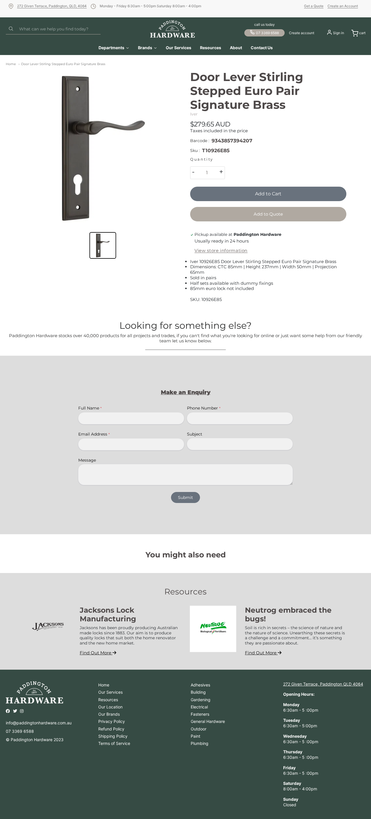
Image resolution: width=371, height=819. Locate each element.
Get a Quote (313, 6)
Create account (301, 33)
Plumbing (199, 743)
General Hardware (208, 721)
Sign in (338, 33)
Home (11, 64)
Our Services (110, 692)
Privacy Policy (111, 721)
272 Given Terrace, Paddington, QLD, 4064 (52, 6)
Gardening (200, 699)
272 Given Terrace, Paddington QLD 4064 (323, 684)
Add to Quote (268, 214)
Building (198, 692)
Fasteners (200, 714)
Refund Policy (111, 728)
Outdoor (198, 728)
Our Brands (109, 714)
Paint (195, 736)
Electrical (199, 706)
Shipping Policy (113, 736)
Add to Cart (268, 194)
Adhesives (200, 684)
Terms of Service (114, 743)
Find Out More (96, 652)
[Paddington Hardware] (172, 29)
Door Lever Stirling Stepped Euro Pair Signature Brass (63, 64)
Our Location (110, 706)
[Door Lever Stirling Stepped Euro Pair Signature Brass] (103, 148)
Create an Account (343, 6)
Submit (185, 497)
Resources (108, 699)
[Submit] (11, 28)
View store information (221, 250)
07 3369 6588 (267, 33)
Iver (194, 114)
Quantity (201, 159)
